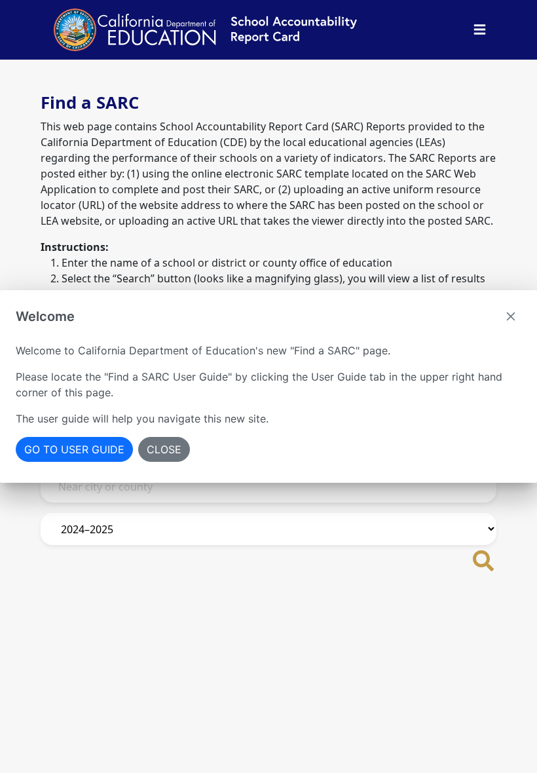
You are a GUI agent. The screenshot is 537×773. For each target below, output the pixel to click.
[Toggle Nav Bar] (479, 30)
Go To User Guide (74, 449)
